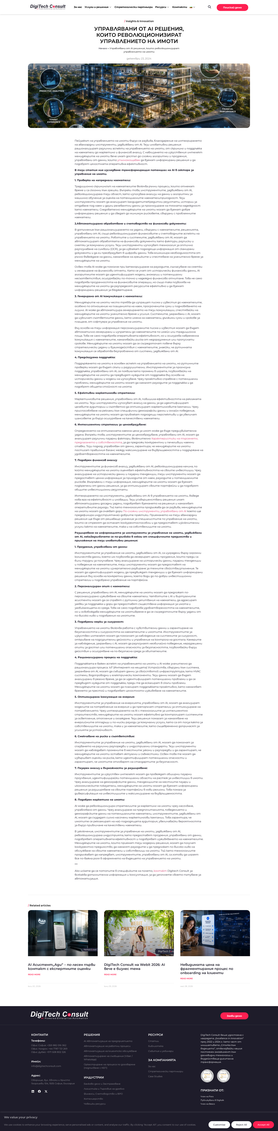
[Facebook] (39, 1091)
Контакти (179, 7)
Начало (103, 48)
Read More (34, 974)
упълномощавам (128, 160)
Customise (219, 1124)
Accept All (263, 1124)
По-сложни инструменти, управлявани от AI (155, 511)
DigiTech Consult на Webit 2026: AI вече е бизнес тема (134, 967)
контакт (160, 870)
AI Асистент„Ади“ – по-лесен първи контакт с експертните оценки (61, 967)
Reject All (241, 1124)
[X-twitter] (46, 1091)
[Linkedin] (33, 1091)
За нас (78, 7)
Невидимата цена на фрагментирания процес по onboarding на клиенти (206, 969)
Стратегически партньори (134, 7)
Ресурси (160, 7)
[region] (139, 1121)
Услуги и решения (96, 7)
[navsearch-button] (209, 6)
